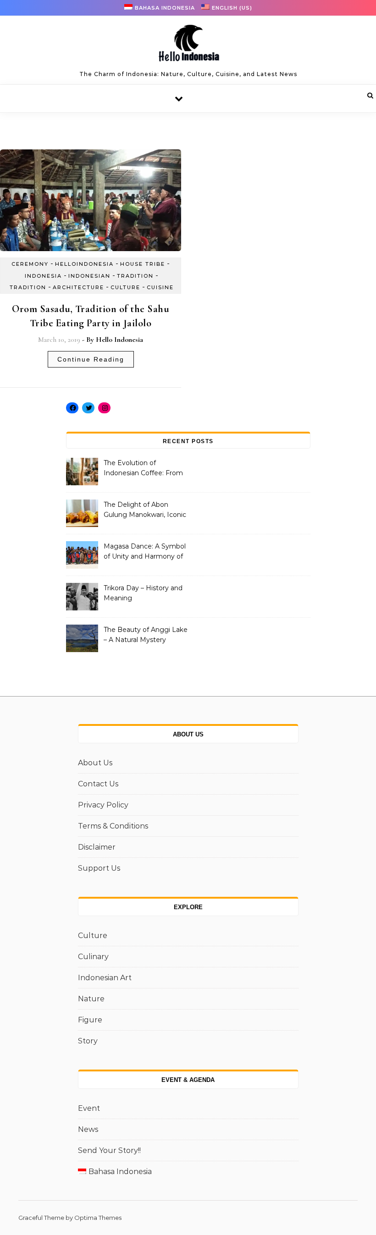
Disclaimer (97, 847)
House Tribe (142, 264)
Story (88, 1041)
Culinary (93, 956)
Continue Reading (90, 359)
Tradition (135, 276)
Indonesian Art (105, 977)
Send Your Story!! (109, 1150)
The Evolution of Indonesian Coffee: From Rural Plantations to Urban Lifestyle (146, 469)
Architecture (78, 287)
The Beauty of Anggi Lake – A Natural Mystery (146, 635)
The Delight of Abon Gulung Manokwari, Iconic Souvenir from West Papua (145, 510)
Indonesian (89, 276)
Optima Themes (98, 1217)
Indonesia (43, 276)
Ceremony (30, 264)
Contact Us (98, 783)
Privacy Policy (103, 805)
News (88, 1129)
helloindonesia (84, 264)
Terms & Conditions (113, 826)
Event (89, 1108)
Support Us (99, 868)
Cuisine (160, 287)
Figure (90, 1019)
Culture (125, 287)
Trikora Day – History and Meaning (143, 593)
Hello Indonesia (119, 339)
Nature (91, 998)
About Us (95, 762)
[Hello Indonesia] (188, 46)
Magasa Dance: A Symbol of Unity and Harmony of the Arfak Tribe (145, 552)
